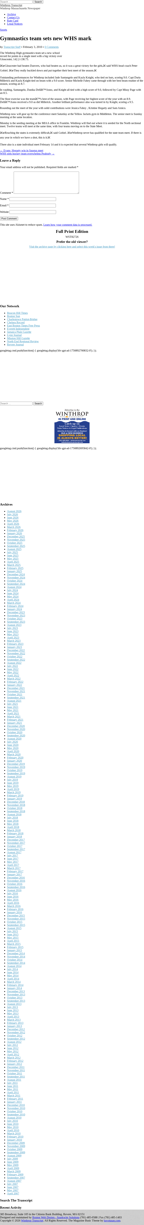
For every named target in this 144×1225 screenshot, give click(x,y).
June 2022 (12, 669)
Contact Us (13, 17)
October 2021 (14, 694)
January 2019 (14, 798)
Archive (11, 14)
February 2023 (15, 643)
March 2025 (14, 564)
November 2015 (16, 918)
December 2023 (16, 612)
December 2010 (16, 1105)
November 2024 (16, 577)
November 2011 (16, 1070)
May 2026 (12, 520)
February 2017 (15, 871)
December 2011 (16, 1067)
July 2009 (12, 1158)
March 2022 (14, 678)
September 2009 (16, 1152)
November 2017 (16, 842)
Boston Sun (13, 316)
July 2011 (12, 1082)
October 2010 (14, 1111)
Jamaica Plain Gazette (19, 331)
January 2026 (14, 533)
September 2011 (16, 1076)
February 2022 (15, 681)
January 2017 (14, 874)
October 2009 (14, 1149)
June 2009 (12, 1161)
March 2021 (14, 716)
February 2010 (15, 1136)
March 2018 (14, 830)
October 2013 (14, 997)
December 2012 (16, 1029)
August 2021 (14, 700)
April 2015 (13, 940)
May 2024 (12, 596)
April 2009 (13, 1168)
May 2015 (12, 937)
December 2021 (16, 688)
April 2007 (13, 1193)
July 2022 (12, 666)
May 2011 (12, 1089)
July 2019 (12, 779)
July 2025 (12, 552)
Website (4, 211)
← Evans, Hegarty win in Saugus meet (21, 150)
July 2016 (12, 893)
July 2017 (12, 855)
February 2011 (15, 1098)
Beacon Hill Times (17, 312)
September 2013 (16, 1000)
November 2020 (16, 729)
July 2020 (12, 741)
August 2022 (14, 662)
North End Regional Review (23, 341)
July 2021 (12, 703)
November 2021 (16, 691)
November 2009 (16, 1146)
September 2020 (16, 735)
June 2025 (12, 555)
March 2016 (14, 906)
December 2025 (16, 536)
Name (4, 198)
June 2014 (12, 972)
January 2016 (14, 912)
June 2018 (12, 820)
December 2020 (16, 726)
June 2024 (12, 593)
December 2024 (16, 574)
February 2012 (15, 1060)
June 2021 (12, 707)
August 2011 (14, 1079)
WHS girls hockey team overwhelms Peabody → (27, 153)
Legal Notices (14, 23)
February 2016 (15, 909)
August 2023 (14, 624)
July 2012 (12, 1045)
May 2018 (12, 823)
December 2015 (16, 915)
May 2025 (12, 558)
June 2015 (12, 934)
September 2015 (16, 925)
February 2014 (15, 985)
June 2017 (12, 858)
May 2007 (12, 1190)
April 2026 (13, 523)
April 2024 (13, 599)
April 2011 (13, 1092)
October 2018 (14, 808)
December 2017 (16, 839)
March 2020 (14, 754)
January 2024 (14, 609)
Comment (6, 192)
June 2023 (12, 631)
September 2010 (16, 1114)
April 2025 (13, 561)
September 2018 (16, 811)
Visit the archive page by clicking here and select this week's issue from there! (72, 246)
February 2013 (15, 1022)
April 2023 (13, 637)
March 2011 (13, 1095)
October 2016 (14, 883)
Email (4, 205)
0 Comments (52, 46)
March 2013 (14, 1019)
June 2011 (12, 1086)
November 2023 (16, 615)
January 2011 (14, 1101)
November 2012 (16, 1032)
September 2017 (16, 849)
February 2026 (15, 530)
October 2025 (14, 542)
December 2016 (16, 877)
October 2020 (14, 732)
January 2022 (14, 684)
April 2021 (13, 713)
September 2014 (16, 962)
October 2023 (14, 618)
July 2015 (12, 931)
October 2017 (14, 846)
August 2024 (14, 587)
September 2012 (16, 1038)
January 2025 (14, 571)
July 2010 (12, 1120)
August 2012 (14, 1041)
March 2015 (14, 943)
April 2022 (13, 675)
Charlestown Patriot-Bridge (22, 319)
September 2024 (16, 583)
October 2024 (14, 580)
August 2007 (14, 1180)
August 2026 (14, 511)
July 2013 (12, 1007)
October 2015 (14, 921)
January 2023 (14, 647)
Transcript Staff (12, 46)
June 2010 (12, 1124)
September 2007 (16, 1177)
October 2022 (14, 656)
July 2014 (12, 969)
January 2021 (14, 722)
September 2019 (16, 773)
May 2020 (12, 748)
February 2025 (15, 568)
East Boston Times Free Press (23, 325)
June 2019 (12, 782)
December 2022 (16, 650)
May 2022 (12, 672)
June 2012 (12, 1048)
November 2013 (16, 994)
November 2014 (16, 956)
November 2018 (16, 805)
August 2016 (14, 890)
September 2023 (16, 621)
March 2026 (14, 527)
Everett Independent (18, 328)
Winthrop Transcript (11, 5)
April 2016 (13, 902)
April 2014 (13, 978)
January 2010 (14, 1139)
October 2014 (14, 959)
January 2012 (14, 1064)
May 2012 (12, 1051)
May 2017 (12, 861)
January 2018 (14, 836)
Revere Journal (15, 344)
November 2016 (16, 880)
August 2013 (14, 1003)
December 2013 (16, 991)
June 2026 (12, 517)
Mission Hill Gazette (18, 338)
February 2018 (15, 833)
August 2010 (14, 1117)
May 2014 (12, 975)
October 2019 (14, 770)
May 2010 (12, 1127)
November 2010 (16, 1108)
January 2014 (14, 988)
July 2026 (12, 514)
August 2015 (14, 928)
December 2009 (16, 1142)
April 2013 (13, 1016)
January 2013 (14, 1026)
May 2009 (12, 1165)
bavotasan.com (112, 1220)
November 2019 (16, 767)
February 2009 (15, 1174)
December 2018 (16, 801)
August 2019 (14, 776)
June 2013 (12, 1010)
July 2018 (12, 817)
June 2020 (12, 744)
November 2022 (16, 653)
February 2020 (15, 757)
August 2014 (14, 966)
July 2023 (12, 628)
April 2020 (13, 751)
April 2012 (13, 1054)
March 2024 (14, 602)
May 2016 (12, 899)
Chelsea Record (16, 322)
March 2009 (14, 1171)
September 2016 (16, 887)
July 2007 (12, 1184)
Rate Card (12, 20)
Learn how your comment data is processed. (67, 224)
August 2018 (14, 814)
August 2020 (14, 738)
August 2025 (14, 549)
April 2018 (13, 827)
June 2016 (12, 896)
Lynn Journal (14, 335)
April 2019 (13, 789)
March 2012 (14, 1057)
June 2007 (12, 1187)
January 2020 (14, 760)
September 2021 (16, 697)
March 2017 (14, 868)
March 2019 (14, 792)
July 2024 (12, 590)
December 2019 (16, 763)
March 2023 (14, 640)
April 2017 (13, 865)
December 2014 (16, 953)
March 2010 (14, 1133)
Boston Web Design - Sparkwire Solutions (55, 1217)
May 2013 (12, 1013)
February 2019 (15, 795)
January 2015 (14, 950)
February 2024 (15, 606)
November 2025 (16, 539)
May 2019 (12, 786)
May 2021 (12, 710)
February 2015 (15, 947)
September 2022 (16, 659)
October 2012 (14, 1035)
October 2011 (14, 1073)
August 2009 (14, 1155)
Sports (3, 29)
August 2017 (14, 852)
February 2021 (15, 719)
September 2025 (16, 546)
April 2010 (13, 1130)
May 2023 (12, 634)
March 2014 (14, 981)
